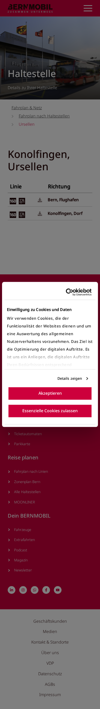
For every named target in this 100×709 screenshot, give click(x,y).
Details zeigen (69, 378)
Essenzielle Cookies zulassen (50, 411)
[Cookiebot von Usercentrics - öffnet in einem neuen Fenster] (70, 292)
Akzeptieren (50, 393)
